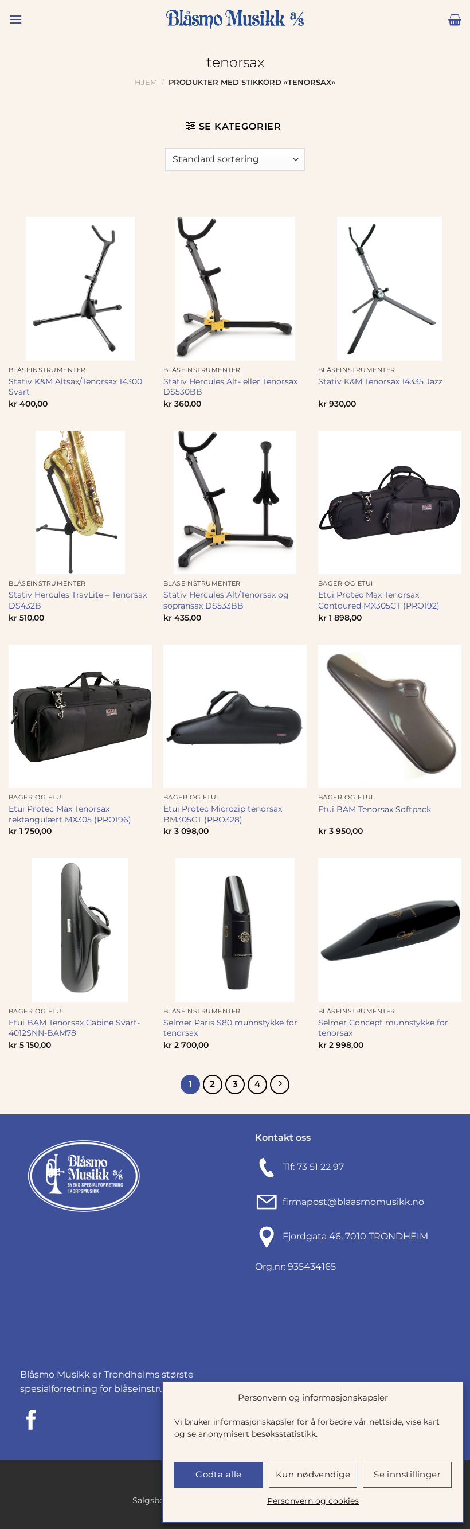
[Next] (279, 1084)
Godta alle (218, 1474)
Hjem (146, 82)
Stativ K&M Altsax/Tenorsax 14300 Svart (75, 386)
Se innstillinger (407, 1474)
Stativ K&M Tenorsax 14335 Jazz (380, 381)
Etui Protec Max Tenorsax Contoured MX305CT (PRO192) (379, 600)
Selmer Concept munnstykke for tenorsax (383, 1028)
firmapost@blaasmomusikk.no (351, 1201)
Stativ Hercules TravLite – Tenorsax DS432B (78, 600)
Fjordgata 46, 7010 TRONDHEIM (355, 1236)
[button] (15, 19)
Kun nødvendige (313, 1474)
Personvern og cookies (313, 1501)
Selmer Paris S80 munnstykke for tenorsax (230, 1028)
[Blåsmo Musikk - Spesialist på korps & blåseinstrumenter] (235, 20)
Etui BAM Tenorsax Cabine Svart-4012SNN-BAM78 (74, 1028)
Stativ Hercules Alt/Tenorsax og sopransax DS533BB (226, 600)
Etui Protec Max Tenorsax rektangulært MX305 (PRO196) (70, 814)
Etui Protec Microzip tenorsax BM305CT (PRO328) (222, 814)
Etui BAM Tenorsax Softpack (374, 809)
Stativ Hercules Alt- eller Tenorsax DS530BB (230, 386)
